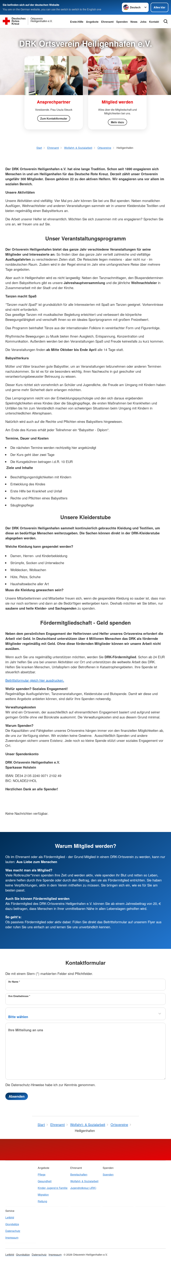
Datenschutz (12, 1231)
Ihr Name (14, 981)
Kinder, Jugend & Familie (52, 1188)
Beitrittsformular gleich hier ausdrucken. (34, 680)
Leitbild (9, 1217)
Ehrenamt (107, 22)
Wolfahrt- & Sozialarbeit (84, 1181)
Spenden (122, 22)
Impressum (11, 1237)
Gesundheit (44, 1181)
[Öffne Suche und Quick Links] (165, 21)
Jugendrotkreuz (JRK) (83, 1188)
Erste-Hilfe (76, 22)
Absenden (17, 1096)
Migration (43, 1194)
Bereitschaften (78, 1174)
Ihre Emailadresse (19, 996)
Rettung (42, 1201)
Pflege (41, 1174)
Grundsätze (12, 1224)
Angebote (92, 22)
